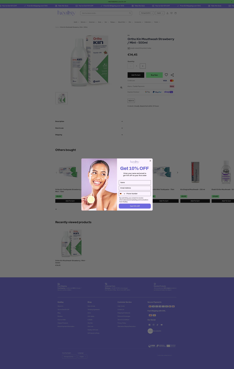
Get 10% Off (135, 206)
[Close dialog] (150, 160)
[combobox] (122, 194)
